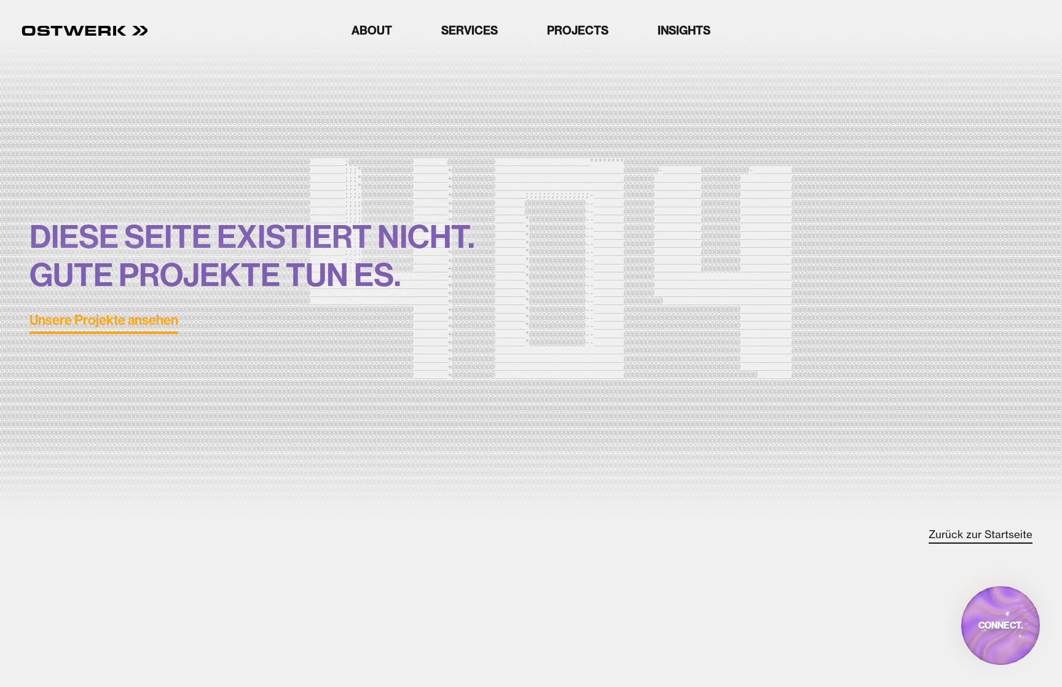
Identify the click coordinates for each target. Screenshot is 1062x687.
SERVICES (469, 30)
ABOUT (372, 30)
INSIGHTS (684, 30)
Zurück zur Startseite (980, 534)
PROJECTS (577, 30)
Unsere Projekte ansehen (104, 320)
